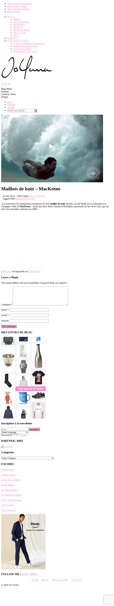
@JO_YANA (29, 574)
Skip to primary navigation (19, 3)
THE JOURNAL (37, 196)
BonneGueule (7, 470)
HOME (35, 580)
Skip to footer (13, 11)
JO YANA (6, 84)
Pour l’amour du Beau (11, 500)
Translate (23, 435)
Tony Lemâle (7, 505)
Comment (6, 304)
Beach (19, 198)
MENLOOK (29, 198)
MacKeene (6, 271)
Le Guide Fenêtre (9, 490)
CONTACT (76, 580)
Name (5, 309)
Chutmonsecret (8, 475)
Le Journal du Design (11, 495)
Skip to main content (16, 6)
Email (4, 315)
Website (5, 320)
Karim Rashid (7, 485)
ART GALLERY (59, 580)
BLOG (45, 580)
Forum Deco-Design (10, 480)
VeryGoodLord (8, 510)
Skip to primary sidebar (18, 9)
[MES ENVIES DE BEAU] (23, 417)
